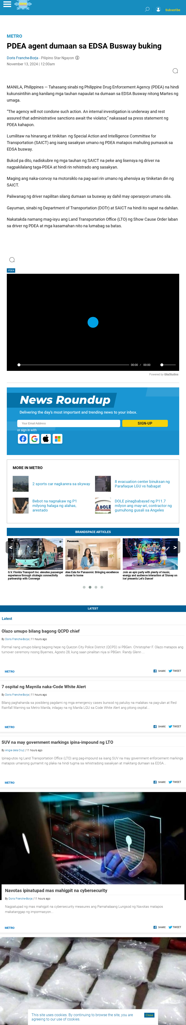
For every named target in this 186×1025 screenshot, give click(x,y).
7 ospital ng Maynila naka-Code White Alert (44, 686)
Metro (14, 36)
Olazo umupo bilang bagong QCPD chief (41, 631)
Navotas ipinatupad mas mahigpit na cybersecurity (56, 890)
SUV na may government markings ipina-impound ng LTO (57, 742)
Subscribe (172, 10)
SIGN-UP (145, 423)
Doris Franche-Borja (22, 58)
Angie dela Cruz (14, 750)
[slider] (73, 365)
